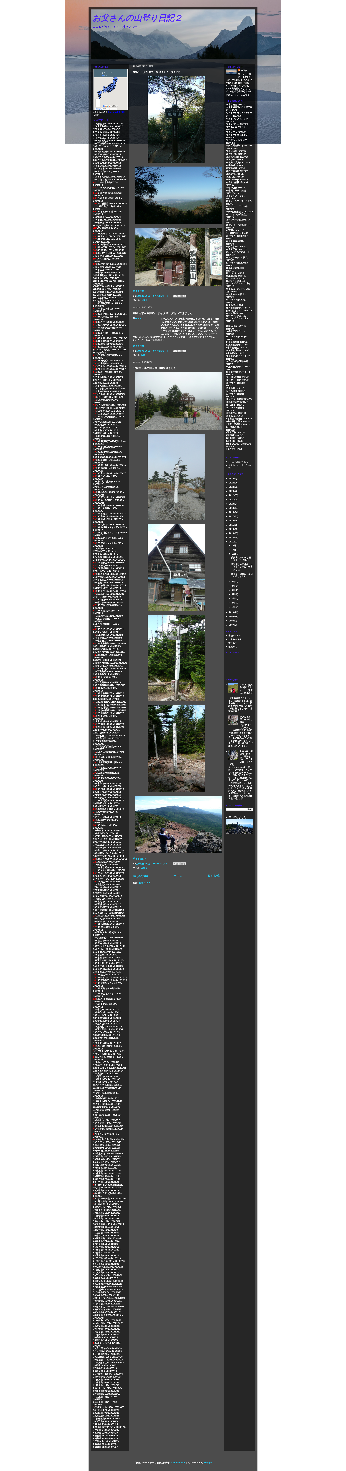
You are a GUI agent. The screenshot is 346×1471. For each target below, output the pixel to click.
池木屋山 (100, 1287)
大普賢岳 (100, 1377)
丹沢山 (104, 629)
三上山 (100, 845)
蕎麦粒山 (101, 560)
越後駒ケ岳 (106, 468)
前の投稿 (214, 876)
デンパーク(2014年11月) (239, 225)
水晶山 (100, 430)
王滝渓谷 (231, 432)
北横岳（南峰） (105, 1115)
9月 (233, 581)
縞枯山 (100, 1107)
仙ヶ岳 (100, 1015)
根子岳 (100, 792)
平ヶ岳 (104, 465)
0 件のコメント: (161, 296)
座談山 (100, 135)
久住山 (104, 366)
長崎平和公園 (233, 421)
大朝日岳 (105, 400)
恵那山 (102, 1126)
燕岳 (99, 649)
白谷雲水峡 (233, 171)
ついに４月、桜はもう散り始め (246, 719)
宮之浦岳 (105, 264)
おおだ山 (101, 1085)
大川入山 (104, 946)
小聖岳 (104, 924)
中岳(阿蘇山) (107, 308)
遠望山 (99, 1255)
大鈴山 (100, 380)
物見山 (100, 1120)
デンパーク (233, 179)
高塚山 (100, 557)
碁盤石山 (101, 735)
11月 (234, 550)
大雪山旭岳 (109, 188)
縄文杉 (231, 174)
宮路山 (107, 225)
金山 (99, 272)
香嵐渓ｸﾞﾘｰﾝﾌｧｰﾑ (236, 331)
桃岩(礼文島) (234, 162)
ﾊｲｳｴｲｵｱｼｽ (233, 313)
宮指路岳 (100, 1159)
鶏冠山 (100, 803)
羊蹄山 (104, 344)
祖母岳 (100, 163)
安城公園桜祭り (236, 211)
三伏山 (100, 786)
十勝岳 (107, 182)
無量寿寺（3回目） (237, 294)
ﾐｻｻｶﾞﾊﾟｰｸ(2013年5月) (238, 263)
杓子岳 (100, 798)
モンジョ (232, 132)
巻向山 (99, 1334)
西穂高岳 (101, 143)
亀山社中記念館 (234, 418)
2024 (231, 487)
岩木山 (104, 236)
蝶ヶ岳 (100, 864)
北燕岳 (100, 646)
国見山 (99, 1379)
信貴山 (99, 1329)
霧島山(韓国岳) (108, 355)
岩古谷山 (101, 963)
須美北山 (101, 1026)
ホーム (178, 876)
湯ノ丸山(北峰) (104, 481)
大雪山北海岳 (108, 193)
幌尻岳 (105, 203)
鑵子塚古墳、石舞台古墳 (239, 444)
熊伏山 (100, 940)
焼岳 (103, 974)
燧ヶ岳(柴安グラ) (109, 500)
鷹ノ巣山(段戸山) (109, 281)
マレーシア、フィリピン (240, 201)
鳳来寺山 (100, 1210)
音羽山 (99, 1421)
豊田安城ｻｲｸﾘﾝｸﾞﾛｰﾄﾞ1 (239, 372)
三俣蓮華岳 (104, 160)
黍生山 (99, 1241)
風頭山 (100, 425)
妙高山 (104, 585)
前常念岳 (105, 870)
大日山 (100, 422)
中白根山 (101, 666)
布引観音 (232, 104)
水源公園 (232, 276)
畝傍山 (99, 1391)
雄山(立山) (104, 1139)
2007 (231, 625)
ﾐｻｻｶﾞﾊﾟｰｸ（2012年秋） (239, 283)
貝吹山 (98, 1433)
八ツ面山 (100, 1348)
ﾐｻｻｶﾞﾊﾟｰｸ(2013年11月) (239, 252)
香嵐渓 (231, 416)
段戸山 (100, 842)
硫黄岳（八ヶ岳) (108, 983)
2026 (231, 478)
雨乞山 (100, 1076)
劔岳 (103, 565)
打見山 (100, 918)
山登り (144, 300)
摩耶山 (99, 1165)
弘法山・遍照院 (236, 399)
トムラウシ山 (107, 211)
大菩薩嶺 (105, 643)
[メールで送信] (174, 296)
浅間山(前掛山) (108, 1046)
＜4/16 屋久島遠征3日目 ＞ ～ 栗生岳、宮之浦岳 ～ (247, 690)
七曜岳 (99, 1374)
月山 (103, 397)
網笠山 (100, 123)
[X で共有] (179, 296)
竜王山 (100, 957)
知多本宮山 (101, 1224)
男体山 (107, 259)
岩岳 (99, 278)
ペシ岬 (231, 160)
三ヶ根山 (103, 298)
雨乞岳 (100, 1018)
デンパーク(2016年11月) (239, 220)
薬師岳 (104, 568)
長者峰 (100, 907)
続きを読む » (139, 291)
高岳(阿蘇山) (107, 303)
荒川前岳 (105, 707)
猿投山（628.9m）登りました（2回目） (157, 71)
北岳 (103, 862)
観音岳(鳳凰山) (108, 762)
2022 (231, 495)
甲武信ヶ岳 (106, 716)
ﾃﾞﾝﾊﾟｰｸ (232, 273)
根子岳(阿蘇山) (108, 372)
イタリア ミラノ (237, 196)
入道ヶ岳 (104, 1068)
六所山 (99, 1272)
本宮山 (101, 168)
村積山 (99, 1301)
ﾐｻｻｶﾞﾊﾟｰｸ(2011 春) (237, 336)
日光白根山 (106, 476)
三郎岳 (99, 1410)
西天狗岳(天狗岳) (105, 746)
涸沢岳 (100, 806)
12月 (234, 545)
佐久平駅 (232, 154)
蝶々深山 (102, 1201)
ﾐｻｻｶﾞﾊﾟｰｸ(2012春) (237, 300)
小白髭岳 (100, 1323)
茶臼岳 (111, 452)
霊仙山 (100, 943)
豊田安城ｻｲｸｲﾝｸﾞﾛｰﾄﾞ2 (239, 367)
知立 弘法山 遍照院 (237, 140)
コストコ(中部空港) (237, 214)
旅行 (230, 643)
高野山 (230, 441)
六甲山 (99, 1190)
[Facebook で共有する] (181, 296)
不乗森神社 (233, 342)
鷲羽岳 (104, 696)
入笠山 (100, 1142)
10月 (234, 554)
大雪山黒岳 (107, 198)
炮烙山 (99, 1269)
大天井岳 (101, 126)
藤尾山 (99, 1173)
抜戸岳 (100, 856)
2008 (231, 621)
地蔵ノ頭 (101, 582)
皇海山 (104, 516)
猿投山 (102, 1357)
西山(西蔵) (102, 179)
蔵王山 (104, 347)
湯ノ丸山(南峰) (104, 487)
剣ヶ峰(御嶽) (104, 1198)
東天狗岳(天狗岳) (105, 741)
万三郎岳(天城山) (109, 752)
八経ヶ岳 (102, 1362)
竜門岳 (99, 1340)
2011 (231, 542)
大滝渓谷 (232, 249)
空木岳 (104, 916)
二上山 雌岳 (102, 1402)
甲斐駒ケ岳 (105, 812)
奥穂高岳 (104, 809)
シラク (244, 70)
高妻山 (104, 594)
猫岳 (99, 1035)
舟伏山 (100, 850)
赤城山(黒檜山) (108, 519)
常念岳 (104, 867)
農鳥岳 (100, 674)
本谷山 (100, 783)
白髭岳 (99, 1320)
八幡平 (104, 325)
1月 (233, 607)
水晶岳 (104, 693)
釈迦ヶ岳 (100, 1298)
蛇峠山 (100, 887)
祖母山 (104, 369)
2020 (231, 504)
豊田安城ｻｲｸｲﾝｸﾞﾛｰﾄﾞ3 (239, 356)
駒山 (99, 551)
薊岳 (98, 1337)
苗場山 (104, 513)
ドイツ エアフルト (238, 206)
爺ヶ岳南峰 (102, 663)
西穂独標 (103, 151)
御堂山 (102, 292)
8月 (233, 586)
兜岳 (98, 1368)
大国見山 (101, 1351)
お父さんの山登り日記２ (137, 17)
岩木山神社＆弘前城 (238, 182)
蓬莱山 (100, 921)
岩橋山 (99, 1295)
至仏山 (104, 497)
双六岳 (102, 157)
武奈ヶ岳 (101, 938)
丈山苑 (231, 388)
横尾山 (100, 901)
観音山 (99, 1216)
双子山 (100, 817)
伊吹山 (104, 977)
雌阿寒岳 (105, 244)
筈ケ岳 (99, 1235)
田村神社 (232, 151)
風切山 (100, 129)
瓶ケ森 (100, 602)
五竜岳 (104, 574)
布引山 (100, 660)
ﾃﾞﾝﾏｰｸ (231, 278)
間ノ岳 (104, 668)
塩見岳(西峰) (107, 778)
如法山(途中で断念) (105, 1315)
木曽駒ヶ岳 (105, 1004)
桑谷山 (102, 300)
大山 (99, 1073)
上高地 (231, 305)
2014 (231, 529)
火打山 (104, 591)
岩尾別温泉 (233, 157)
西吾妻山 (106, 228)
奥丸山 (100, 876)
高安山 (99, 1326)
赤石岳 (104, 713)
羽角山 (100, 1101)
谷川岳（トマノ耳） (110, 533)
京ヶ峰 (99, 1188)
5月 (233, 594)
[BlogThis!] (176, 296)
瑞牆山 (104, 724)
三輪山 (98, 1435)
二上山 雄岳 (102, 1397)
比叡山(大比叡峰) (105, 1088)
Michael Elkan (178, 1463)
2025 (231, 483)
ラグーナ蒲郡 (234, 380)
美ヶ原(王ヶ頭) (108, 333)
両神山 (104, 616)
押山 (99, 548)
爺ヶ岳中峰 (102, 652)
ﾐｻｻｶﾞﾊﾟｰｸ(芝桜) (236, 408)
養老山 (100, 1021)
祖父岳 (100, 166)
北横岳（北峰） (104, 1110)
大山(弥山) (106, 677)
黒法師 (100, 391)
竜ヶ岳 (100, 1054)
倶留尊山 (100, 1281)
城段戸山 (100, 1267)
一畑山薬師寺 (234, 377)
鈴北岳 (100, 1145)
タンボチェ (233, 124)
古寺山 (104, 408)
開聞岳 (104, 360)
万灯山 (99, 1258)
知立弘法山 (233, 246)
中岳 (103, 363)
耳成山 (98, 1447)
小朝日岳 (105, 405)
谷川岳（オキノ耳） (110, 527)
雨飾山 (104, 563)
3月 (233, 598)
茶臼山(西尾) (102, 1261)
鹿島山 (100, 383)
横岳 (102, 952)
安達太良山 (106, 436)
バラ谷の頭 (102, 388)
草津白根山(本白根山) (111, 239)
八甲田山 (105, 317)
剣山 (103, 599)
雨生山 (100, 270)
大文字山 (101, 1123)
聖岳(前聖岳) (107, 927)
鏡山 (99, 833)
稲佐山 (99, 1247)
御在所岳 (100, 1207)
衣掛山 (100, 893)
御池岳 (100, 1148)
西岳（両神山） (105, 624)
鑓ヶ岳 (100, 795)
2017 (231, 516)
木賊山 (100, 721)
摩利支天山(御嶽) (106, 1193)
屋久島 (231, 177)
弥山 (98, 1365)
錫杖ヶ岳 (101, 1065)
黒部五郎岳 (106, 688)
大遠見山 (101, 577)
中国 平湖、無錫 (237, 190)
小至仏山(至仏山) (109, 492)
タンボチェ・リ (105, 171)
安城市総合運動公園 (238, 361)
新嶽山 (100, 1079)
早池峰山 (105, 314)
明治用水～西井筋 (237, 326)
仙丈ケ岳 (105, 820)
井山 (99, 733)
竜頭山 (100, 217)
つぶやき (232, 639)
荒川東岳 (105, 702)
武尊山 (104, 524)
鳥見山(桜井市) (102, 1427)
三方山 (100, 1024)
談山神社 (231, 438)
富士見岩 (101, 1029)
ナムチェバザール (237, 127)
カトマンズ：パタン (238, 119)
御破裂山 (100, 1418)
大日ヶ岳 (101, 839)
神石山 (100, 138)
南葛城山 (100, 1309)
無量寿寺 (232, 413)
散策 (143, 355)
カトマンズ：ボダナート (240, 135)
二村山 (100, 427)
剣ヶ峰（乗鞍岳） (108, 1057)
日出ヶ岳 (102, 1407)
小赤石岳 (105, 710)
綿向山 (100, 1012)
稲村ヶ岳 (100, 1306)
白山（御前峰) (107, 999)
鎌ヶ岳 (99, 1221)
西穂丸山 (103, 140)
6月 (233, 590)
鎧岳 (98, 1371)
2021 (231, 499)
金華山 (100, 222)
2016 (231, 520)
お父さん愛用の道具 (238, 461)
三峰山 (100, 154)
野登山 (100, 738)
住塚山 (99, 1382)
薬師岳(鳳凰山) (108, 757)
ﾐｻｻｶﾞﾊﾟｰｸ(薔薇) (236, 394)
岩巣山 (102, 1289)
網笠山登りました (236, 817)
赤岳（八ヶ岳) (107, 994)
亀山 (98, 1278)
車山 (100, 1204)
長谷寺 (230, 449)
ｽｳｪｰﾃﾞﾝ (232, 281)
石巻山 (100, 1032)
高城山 (99, 1416)
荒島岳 (104, 980)
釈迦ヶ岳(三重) (104, 1038)
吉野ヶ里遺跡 (233, 424)
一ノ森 (100, 597)
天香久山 (99, 1441)
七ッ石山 (101, 640)
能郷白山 (101, 853)
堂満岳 (100, 890)
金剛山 (99, 1394)
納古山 (100, 899)
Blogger (208, 1463)
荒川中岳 (105, 705)
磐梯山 (104, 414)
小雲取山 (101, 638)
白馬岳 (104, 800)
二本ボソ (100, 1284)
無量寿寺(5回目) (236, 241)
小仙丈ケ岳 (106, 825)
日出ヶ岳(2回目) (106, 1343)
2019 (231, 508)
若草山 (99, 1332)
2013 (231, 533)
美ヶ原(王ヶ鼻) (108, 328)
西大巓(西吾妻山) (109, 416)
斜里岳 (104, 247)
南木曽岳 (101, 836)
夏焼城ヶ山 (102, 966)
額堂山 (100, 433)
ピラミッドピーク (106, 146)
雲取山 (104, 635)
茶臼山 (102, 352)
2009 (231, 616)
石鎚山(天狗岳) (108, 605)
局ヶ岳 (99, 1162)
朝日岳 (111, 446)
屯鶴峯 (230, 435)
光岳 (103, 882)
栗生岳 (100, 267)
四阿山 (104, 789)
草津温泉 (232, 168)
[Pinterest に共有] (184, 296)
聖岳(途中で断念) (105, 932)
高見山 (99, 1385)
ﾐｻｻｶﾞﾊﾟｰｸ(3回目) (236, 383)
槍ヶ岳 (104, 873)
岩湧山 (99, 1312)
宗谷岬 (231, 165)
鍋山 (98, 1168)
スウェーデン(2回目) (238, 257)
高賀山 (100, 969)
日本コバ (101, 896)
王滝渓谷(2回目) (235, 427)
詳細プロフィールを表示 (237, 95)
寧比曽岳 (103, 177)
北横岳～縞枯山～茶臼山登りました (154, 368)
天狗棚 (99, 1151)
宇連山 (100, 972)
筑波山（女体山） (109, 543)
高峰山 (99, 1413)
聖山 (98, 1252)
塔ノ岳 (100, 632)
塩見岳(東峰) (107, 773)
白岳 (99, 571)
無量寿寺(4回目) (236, 268)
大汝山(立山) (105, 1134)
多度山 (100, 1043)
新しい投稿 (140, 876)
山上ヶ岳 (100, 1388)
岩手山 (104, 322)
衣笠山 (99, 1179)
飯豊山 (103, 411)
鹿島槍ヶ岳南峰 (108, 655)
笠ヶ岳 (104, 859)
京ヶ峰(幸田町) (104, 1093)
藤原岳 (99, 1213)
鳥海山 (104, 233)
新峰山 (100, 1082)
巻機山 (104, 505)
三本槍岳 (112, 441)
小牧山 (100, 1062)
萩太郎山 (100, 1153)
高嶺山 (100, 904)
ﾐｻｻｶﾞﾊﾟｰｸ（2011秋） (238, 318)
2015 (231, 525)
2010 (231, 612)
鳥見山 (98, 1424)
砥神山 (102, 289)
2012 (231, 537)
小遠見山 (101, 580)
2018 (231, 512)
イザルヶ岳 (102, 879)
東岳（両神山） (105, 619)
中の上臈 (232, 188)
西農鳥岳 (101, 671)
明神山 (100, 847)
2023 (231, 491)
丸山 (99, 699)
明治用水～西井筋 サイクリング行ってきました (163, 313)
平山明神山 (102, 377)
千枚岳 (100, 730)
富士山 (102, 1051)
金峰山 (104, 727)
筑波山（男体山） (109, 538)
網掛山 (100, 1098)
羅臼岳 (104, 250)
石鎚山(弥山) (107, 610)
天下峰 (99, 1264)
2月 (233, 603)
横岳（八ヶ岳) (107, 988)
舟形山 (100, 132)
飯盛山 (99, 1244)
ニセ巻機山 (106, 508)
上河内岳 (101, 457)
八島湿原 (232, 391)
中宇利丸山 (102, 275)
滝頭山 (99, 1176)
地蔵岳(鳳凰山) (107, 767)
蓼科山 (101, 1185)
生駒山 (98, 1430)
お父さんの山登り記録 (116, 112)
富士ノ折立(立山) (107, 1129)
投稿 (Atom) (144, 882)
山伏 (99, 220)
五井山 (102, 286)
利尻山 (104, 253)
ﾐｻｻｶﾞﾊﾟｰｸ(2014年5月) (238, 236)
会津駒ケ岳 (106, 460)
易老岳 (100, 884)
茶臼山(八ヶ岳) (106, 206)
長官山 (100, 256)
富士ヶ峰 (101, 960)
